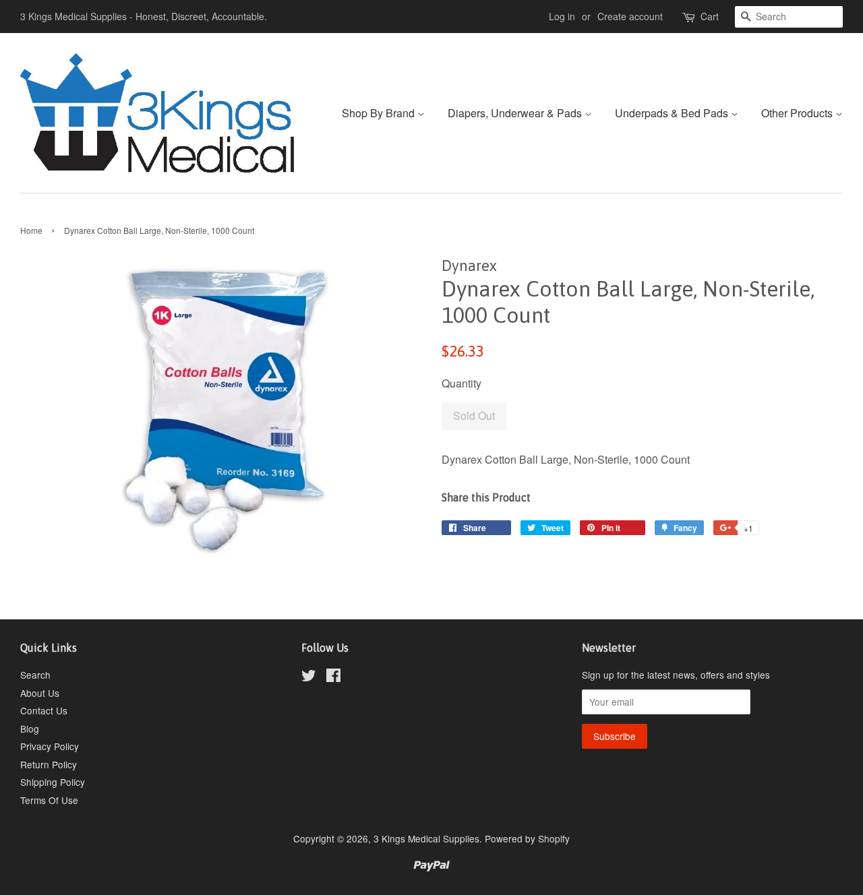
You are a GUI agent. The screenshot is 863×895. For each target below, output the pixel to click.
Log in (562, 16)
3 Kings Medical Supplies (426, 838)
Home (31, 230)
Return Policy (48, 764)
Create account (630, 16)
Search (35, 674)
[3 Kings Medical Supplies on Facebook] (333, 677)
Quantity (461, 383)
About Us (39, 693)
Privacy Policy (49, 746)
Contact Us (43, 710)
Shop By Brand (379, 113)
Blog (29, 728)
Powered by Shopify (527, 838)
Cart (710, 16)
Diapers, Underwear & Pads (516, 113)
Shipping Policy (52, 782)
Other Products (798, 113)
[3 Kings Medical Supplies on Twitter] (308, 677)
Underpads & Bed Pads (673, 113)
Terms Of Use (49, 800)
